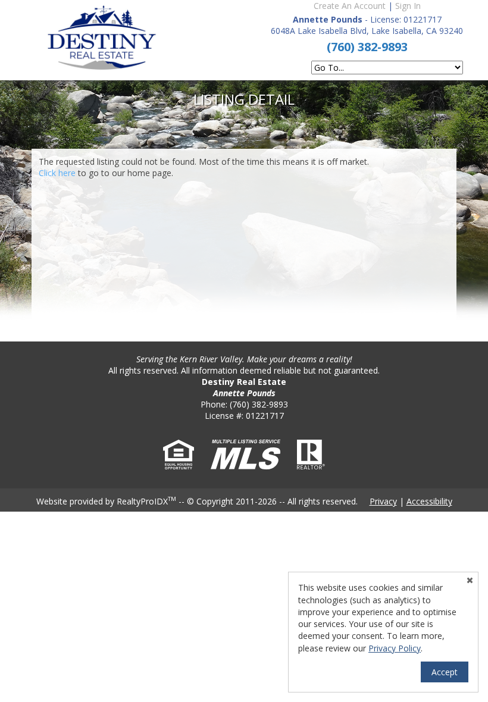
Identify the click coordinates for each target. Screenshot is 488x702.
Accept (444, 672)
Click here (57, 172)
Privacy (383, 501)
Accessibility (429, 501)
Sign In (408, 5)
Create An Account (350, 5)
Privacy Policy (394, 648)
